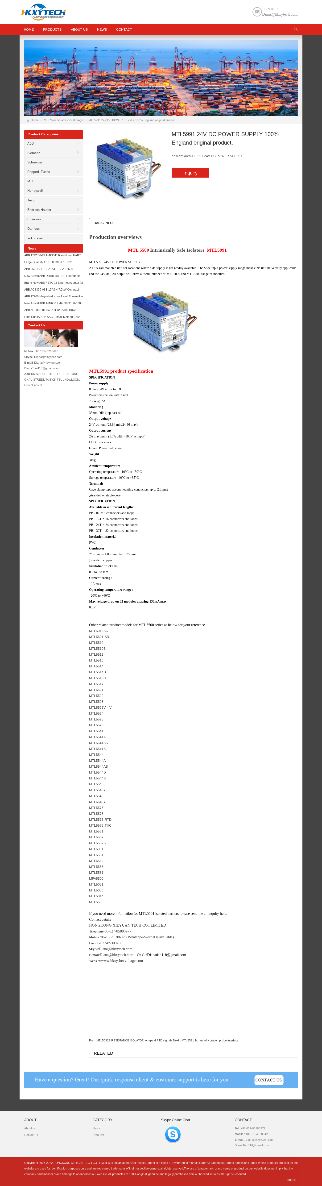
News (102, 29)
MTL (30, 181)
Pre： (92, 1040)
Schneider (34, 162)
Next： (177, 1040)
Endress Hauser (39, 210)
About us (79, 29)
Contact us (31, 1135)
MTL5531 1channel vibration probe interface (210, 1040)
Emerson (34, 219)
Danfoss (33, 228)
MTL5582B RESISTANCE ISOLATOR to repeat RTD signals (134, 1040)
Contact (124, 29)
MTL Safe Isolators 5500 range (63, 120)
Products (52, 29)
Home (35, 120)
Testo (31, 200)
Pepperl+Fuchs (38, 172)
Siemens (33, 153)
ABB (30, 143)
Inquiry (190, 172)
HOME (29, 29)
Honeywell (35, 190)
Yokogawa (35, 238)
